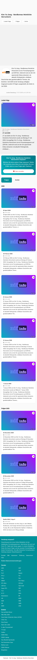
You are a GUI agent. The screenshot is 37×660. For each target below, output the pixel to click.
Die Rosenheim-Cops (7, 642)
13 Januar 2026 (7, 340)
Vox (19, 575)
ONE (19, 606)
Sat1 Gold (21, 585)
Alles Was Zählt (5, 614)
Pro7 (2, 573)
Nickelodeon (4, 595)
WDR (2, 606)
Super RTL (4, 588)
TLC (2, 590)
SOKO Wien (4, 634)
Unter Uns (4, 619)
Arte (19, 590)
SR (2, 603)
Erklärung (21, 555)
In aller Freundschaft (7, 627)
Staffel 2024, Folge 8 (9, 519)
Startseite (5, 658)
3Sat (2, 578)
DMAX (3, 580)
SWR (19, 603)
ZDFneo (3, 585)
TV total (3, 629)
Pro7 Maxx (21, 580)
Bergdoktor (4, 650)
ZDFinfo (20, 583)
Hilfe (8, 555)
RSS (2, 557)
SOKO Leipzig (5, 637)
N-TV (2, 593)
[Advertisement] (18, 45)
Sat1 (19, 570)
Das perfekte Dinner (6, 612)
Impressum (14, 555)
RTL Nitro (3, 583)
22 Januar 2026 (7, 297)
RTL (2, 570)
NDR (2, 601)
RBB (19, 601)
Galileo (3, 632)
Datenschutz (29, 555)
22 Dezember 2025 (8, 432)
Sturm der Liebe (5, 624)
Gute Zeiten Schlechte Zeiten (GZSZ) (11, 617)
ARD (2, 568)
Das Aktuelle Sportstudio (8, 640)
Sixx (19, 578)
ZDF (19, 568)
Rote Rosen (4, 622)
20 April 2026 (7, 210)
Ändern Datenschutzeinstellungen (11, 560)
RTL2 (2, 575)
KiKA (19, 593)
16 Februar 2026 (7, 253)
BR (19, 595)
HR (2, 598)
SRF (19, 588)
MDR (19, 598)
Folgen (6, 180)
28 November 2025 (8, 476)
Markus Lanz (4, 645)
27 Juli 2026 (6, 133)
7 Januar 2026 (7, 383)
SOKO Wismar (5, 647)
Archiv (17, 180)
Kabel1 (20, 573)
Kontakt (3, 555)
